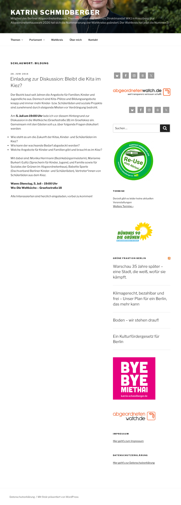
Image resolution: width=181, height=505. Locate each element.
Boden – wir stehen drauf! (136, 320)
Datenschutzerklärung (22, 496)
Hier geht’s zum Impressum (128, 440)
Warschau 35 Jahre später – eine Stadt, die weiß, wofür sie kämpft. (139, 272)
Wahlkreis (57, 39)
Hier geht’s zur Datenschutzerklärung (134, 462)
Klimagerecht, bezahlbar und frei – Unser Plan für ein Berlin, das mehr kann (140, 298)
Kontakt (93, 39)
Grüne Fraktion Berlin (129, 258)
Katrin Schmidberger (55, 12)
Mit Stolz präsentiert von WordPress (58, 496)
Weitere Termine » (123, 206)
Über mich (76, 39)
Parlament (35, 39)
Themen (15, 39)
